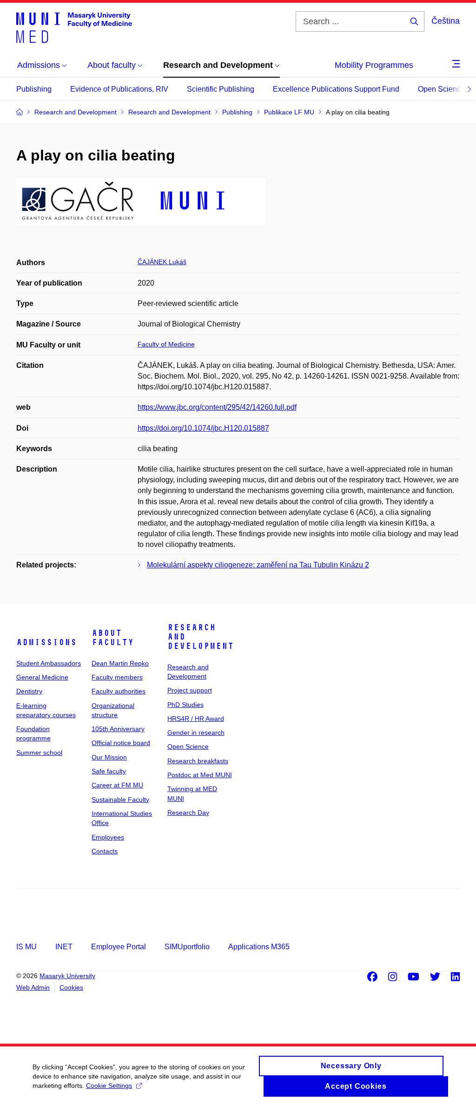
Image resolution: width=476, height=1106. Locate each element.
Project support (189, 690)
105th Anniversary (118, 729)
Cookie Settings (109, 1085)
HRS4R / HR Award (195, 718)
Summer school (39, 752)
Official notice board (121, 742)
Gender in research (196, 732)
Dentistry (29, 691)
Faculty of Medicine (166, 344)
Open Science (441, 89)
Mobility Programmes (374, 65)
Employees (108, 837)
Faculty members (117, 677)
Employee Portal (118, 947)
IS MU (26, 947)
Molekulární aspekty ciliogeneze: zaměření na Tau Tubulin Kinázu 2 (258, 565)
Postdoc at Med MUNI (199, 775)
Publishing (34, 89)
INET (64, 947)
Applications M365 (259, 947)
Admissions (46, 642)
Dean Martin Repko (120, 663)
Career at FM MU (117, 785)
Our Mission (109, 757)
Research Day (188, 812)
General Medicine (42, 677)
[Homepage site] (74, 27)
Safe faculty (109, 771)
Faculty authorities (118, 691)
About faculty (113, 637)
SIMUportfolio (187, 947)
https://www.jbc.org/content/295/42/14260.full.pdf (217, 407)
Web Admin (33, 987)
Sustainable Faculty (120, 799)
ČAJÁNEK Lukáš (162, 262)
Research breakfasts (197, 761)
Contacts (105, 851)
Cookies (71, 987)
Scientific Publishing (220, 89)
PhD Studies (185, 704)
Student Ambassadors (48, 663)
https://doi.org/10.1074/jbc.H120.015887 (203, 428)
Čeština (445, 21)
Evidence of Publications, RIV (119, 89)
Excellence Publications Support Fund (336, 89)
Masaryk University (67, 975)
